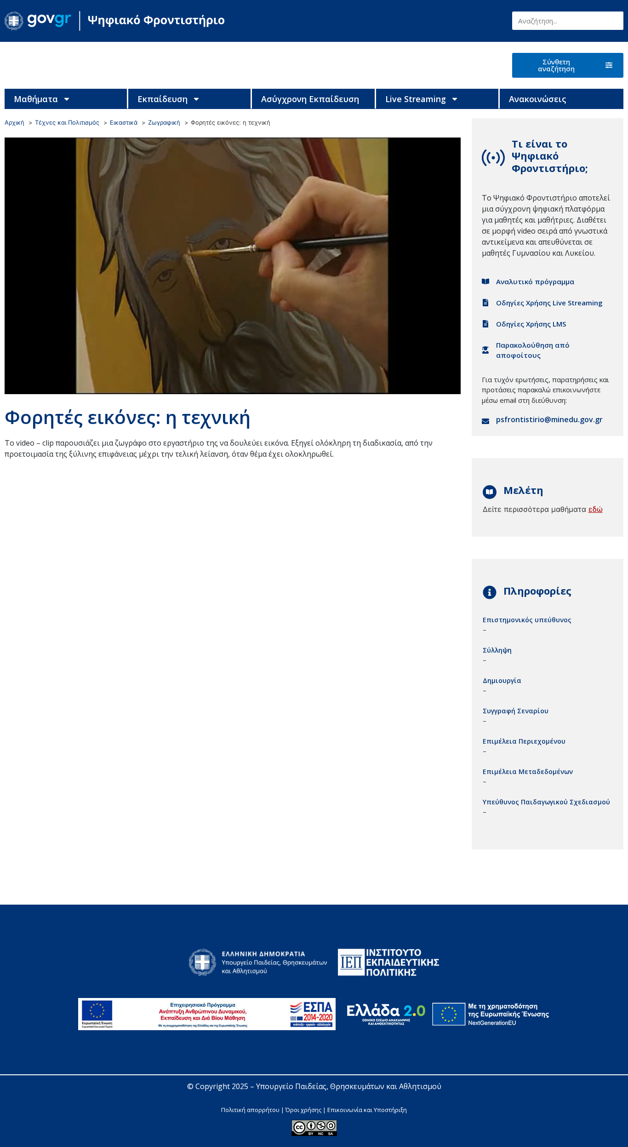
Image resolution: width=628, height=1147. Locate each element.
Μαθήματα (36, 98)
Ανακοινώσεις (537, 98)
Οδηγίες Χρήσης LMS (531, 323)
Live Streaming (415, 98)
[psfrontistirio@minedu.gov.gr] (485, 421)
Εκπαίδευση (162, 98)
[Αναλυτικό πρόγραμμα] (485, 281)
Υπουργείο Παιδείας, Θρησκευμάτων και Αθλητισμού (348, 1086)
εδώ (595, 509)
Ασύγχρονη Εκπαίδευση (310, 98)
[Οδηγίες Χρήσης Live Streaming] (485, 302)
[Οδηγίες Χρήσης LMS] (485, 323)
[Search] (614, 20)
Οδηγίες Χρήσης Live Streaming (549, 302)
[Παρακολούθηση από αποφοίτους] (485, 350)
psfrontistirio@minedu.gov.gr (549, 419)
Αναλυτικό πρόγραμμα (535, 281)
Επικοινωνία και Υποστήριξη (367, 1110)
